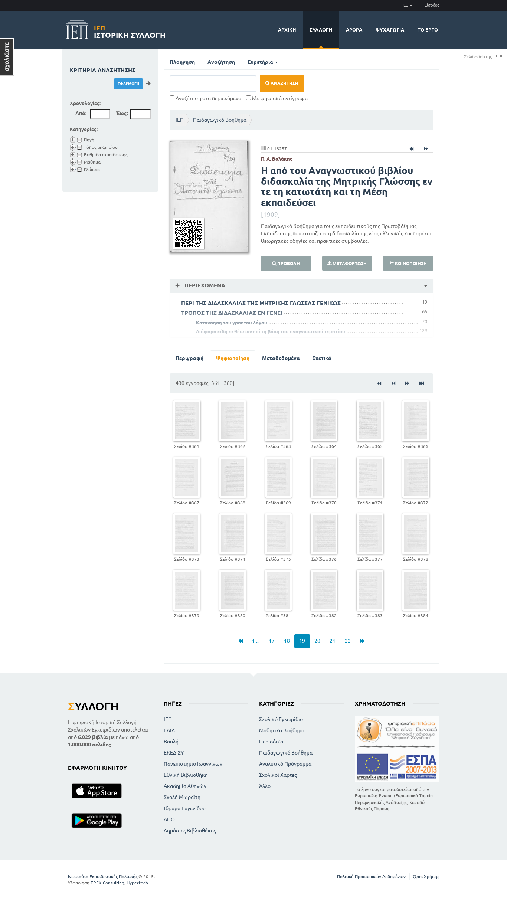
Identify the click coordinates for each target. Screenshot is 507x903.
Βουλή (171, 742)
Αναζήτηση (221, 62)
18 (287, 641)
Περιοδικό (271, 742)
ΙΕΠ (180, 120)
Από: (80, 113)
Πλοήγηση (182, 62)
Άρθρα (354, 29)
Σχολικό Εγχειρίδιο (281, 719)
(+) (496, 56)
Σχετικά (322, 358)
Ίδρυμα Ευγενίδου (185, 808)
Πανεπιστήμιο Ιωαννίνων (193, 764)
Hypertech (137, 882)
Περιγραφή (189, 358)
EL (406, 5)
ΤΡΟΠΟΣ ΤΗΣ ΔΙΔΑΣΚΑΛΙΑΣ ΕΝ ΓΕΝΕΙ (231, 313)
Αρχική (287, 29)
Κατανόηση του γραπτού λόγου (231, 322)
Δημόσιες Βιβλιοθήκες (190, 831)
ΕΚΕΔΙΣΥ (174, 753)
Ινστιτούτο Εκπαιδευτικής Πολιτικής (102, 876)
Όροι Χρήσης (426, 876)
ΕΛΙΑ (169, 730)
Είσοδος (432, 5)
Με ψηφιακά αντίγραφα (279, 98)
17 (272, 641)
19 (302, 641)
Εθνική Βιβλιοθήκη (186, 775)
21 (333, 641)
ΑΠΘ (169, 819)
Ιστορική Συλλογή (130, 30)
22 (348, 641)
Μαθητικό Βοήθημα (281, 730)
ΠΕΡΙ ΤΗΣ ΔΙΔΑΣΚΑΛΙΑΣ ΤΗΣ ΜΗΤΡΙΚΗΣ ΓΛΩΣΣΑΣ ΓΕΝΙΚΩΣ (261, 303)
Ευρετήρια (261, 62)
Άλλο (265, 786)
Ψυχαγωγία (390, 29)
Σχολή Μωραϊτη (182, 797)
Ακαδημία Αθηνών (185, 786)
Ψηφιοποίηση (232, 358)
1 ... (255, 641)
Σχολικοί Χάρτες (278, 775)
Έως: (122, 113)
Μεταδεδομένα (281, 358)
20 (317, 641)
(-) (501, 56)
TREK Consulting (107, 882)
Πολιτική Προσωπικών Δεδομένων (371, 876)
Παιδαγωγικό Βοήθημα (219, 120)
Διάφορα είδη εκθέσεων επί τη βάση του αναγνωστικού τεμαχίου (270, 331)
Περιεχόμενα (204, 285)
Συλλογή (321, 29)
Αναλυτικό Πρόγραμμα (285, 764)
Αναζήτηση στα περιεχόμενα (207, 98)
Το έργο (428, 29)
